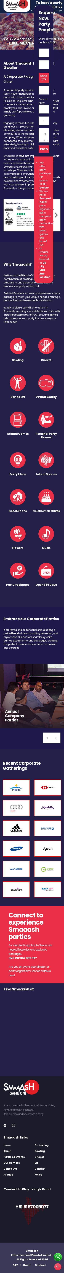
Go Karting (41, 1145)
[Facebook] (5, 1125)
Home (7, 1145)
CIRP (15, 1265)
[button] (47, 738)
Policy (38, 1174)
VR (36, 1163)
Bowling (39, 1151)
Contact (39, 1169)
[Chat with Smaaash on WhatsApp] (58, 1257)
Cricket (39, 1157)
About (8, 1151)
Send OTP (43, 78)
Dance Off (10, 1169)
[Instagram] (13, 1125)
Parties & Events (14, 1157)
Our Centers (12, 1163)
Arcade (8, 1174)
